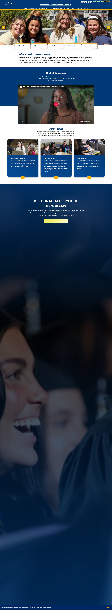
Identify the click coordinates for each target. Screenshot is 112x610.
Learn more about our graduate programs (56, 221)
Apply (95, 1)
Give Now (107, 1)
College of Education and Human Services (55, 4)
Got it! (107, 607)
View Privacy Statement (45, 607)
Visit (100, 1)
